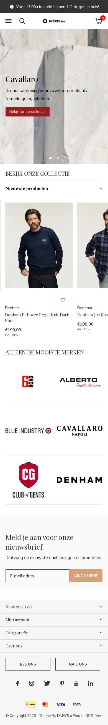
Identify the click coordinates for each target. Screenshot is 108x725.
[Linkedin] (90, 683)
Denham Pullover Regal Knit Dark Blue (37, 317)
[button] (8, 21)
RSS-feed (94, 715)
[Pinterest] (62, 683)
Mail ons (78, 664)
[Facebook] (17, 683)
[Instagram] (31, 683)
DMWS (63, 715)
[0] (98, 21)
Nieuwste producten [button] (27, 188)
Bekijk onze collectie (27, 111)
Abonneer (86, 575)
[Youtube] (76, 683)
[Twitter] (47, 683)
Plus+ (77, 715)
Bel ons (28, 664)
